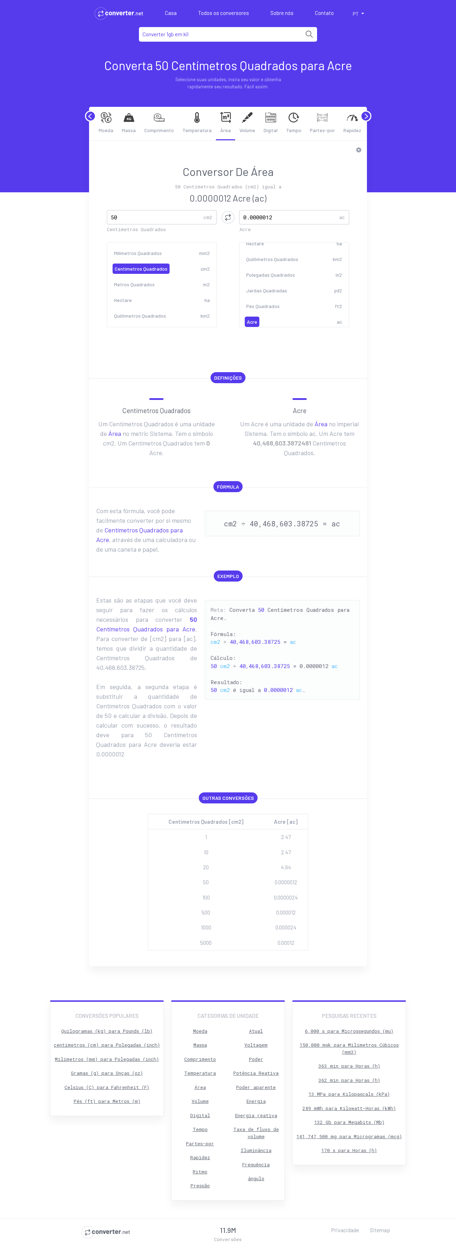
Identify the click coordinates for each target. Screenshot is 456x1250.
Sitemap (380, 1229)
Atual (256, 1031)
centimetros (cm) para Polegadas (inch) (107, 1045)
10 (206, 852)
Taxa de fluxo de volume (256, 1133)
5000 (206, 942)
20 (206, 867)
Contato (324, 13)
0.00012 (286, 942)
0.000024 (285, 927)
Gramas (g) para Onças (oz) (107, 1073)
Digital (271, 130)
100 (206, 897)
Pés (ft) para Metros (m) (107, 1101)
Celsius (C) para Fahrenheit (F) (106, 1087)
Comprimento (159, 130)
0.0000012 (286, 882)
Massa (129, 130)
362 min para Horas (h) (349, 1080)
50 (206, 882)
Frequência (256, 1164)
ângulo (256, 1178)
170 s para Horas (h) (349, 1150)
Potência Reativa (256, 1073)
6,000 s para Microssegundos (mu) (349, 1031)
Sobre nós (282, 13)
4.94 (286, 867)
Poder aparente (256, 1087)
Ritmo (200, 1171)
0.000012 (286, 912)
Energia (256, 1101)
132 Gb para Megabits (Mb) (349, 1122)
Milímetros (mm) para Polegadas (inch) (107, 1059)
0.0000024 (286, 897)
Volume (247, 130)
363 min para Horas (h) (349, 1066)
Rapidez (352, 130)
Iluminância (256, 1150)
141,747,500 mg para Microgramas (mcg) (349, 1136)
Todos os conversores (223, 13)
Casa (171, 13)
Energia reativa (256, 1115)
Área (225, 130)
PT (356, 14)
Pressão (200, 1185)
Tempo (293, 130)
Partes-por (322, 130)
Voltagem (256, 1045)
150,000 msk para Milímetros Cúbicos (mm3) (349, 1048)
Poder (256, 1059)
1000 (206, 927)
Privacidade (345, 1229)
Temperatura (197, 130)
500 (206, 912)
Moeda (106, 130)
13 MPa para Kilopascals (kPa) (349, 1094)
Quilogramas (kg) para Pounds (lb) (106, 1031)
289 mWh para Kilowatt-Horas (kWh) (349, 1108)
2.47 (286, 837)
